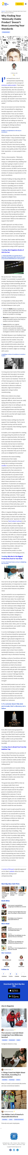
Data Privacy (19, 1144)
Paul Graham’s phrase (14, 521)
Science (18, 1079)
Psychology (11, 1079)
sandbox (4, 465)
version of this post (8, 869)
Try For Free (19, 4)
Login (24, 1144)
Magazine (3, 11)
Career (10, 1119)
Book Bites (5, 1040)
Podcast (15, 1143)
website (11, 871)
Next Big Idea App (6, 1143)
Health (18, 1040)
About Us (5, 1144)
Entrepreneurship (6, 32)
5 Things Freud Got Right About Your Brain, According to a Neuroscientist (13, 1074)
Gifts (11, 1143)
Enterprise (23, 1143)
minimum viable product (8, 85)
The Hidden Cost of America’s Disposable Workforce (12, 1115)
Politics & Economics (19, 1119)
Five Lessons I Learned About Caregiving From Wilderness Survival (12, 1035)
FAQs (19, 1143)
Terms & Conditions (11, 1144)
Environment (11, 1040)
